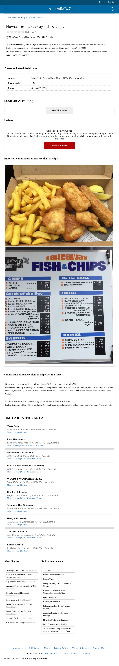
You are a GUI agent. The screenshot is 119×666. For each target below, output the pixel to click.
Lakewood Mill (18, 600)
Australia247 (59, 8)
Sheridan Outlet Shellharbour (55, 620)
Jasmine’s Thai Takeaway (20, 505)
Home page (17, 648)
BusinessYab (51, 653)
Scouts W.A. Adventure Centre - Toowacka (19, 575)
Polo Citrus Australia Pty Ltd (55, 624)
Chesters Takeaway (17, 492)
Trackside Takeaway (17, 531)
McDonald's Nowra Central (21, 452)
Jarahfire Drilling (19, 618)
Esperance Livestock (20, 581)
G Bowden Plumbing (20, 622)
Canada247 (86, 653)
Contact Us (98, 648)
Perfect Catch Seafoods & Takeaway (25, 465)
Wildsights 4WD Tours (21, 570)
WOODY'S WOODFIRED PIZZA (24, 479)
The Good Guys (49, 570)
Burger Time (48, 579)
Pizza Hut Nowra (16, 439)
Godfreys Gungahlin (51, 601)
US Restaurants (69, 653)
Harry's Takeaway (16, 518)
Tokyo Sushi (13, 426)
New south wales (14, 17)
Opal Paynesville (50, 597)
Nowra (40, 17)
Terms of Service (80, 648)
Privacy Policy (61, 648)
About (47, 648)
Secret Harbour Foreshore (53, 574)
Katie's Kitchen (15, 544)
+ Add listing (33, 648)
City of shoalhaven (29, 17)
